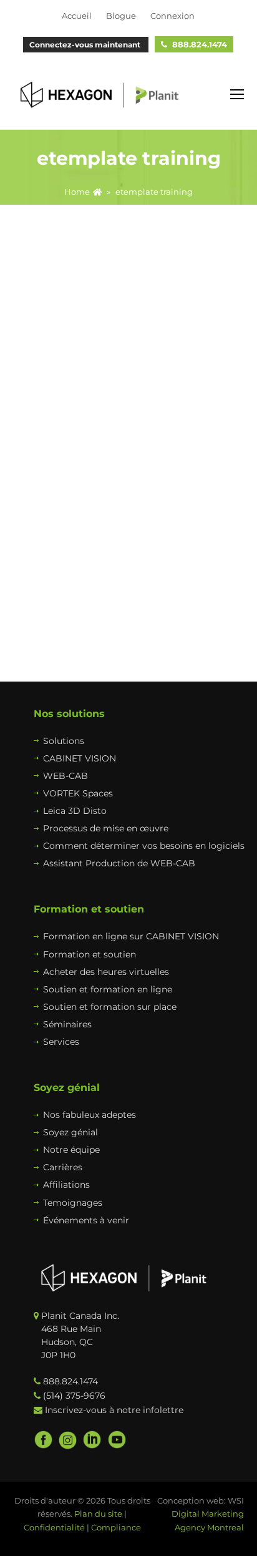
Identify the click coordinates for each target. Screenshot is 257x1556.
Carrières (62, 1167)
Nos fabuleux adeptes (89, 1114)
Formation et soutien (89, 954)
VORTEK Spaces (78, 793)
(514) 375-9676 (74, 1395)
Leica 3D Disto (75, 810)
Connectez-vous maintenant (85, 44)
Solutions (63, 740)
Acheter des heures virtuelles (106, 971)
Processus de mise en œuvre (105, 828)
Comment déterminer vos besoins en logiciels (144, 845)
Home (77, 192)
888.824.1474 (199, 44)
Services (61, 1041)
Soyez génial (70, 1132)
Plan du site (98, 1514)
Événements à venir (86, 1220)
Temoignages (72, 1202)
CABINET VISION (79, 758)
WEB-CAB (65, 775)
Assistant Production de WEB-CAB (119, 863)
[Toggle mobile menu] (237, 95)
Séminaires (67, 1024)
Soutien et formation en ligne (107, 989)
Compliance (116, 1527)
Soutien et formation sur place (110, 1006)
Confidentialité (54, 1527)
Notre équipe (71, 1149)
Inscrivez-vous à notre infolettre (114, 1410)
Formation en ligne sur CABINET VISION (131, 936)
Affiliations (66, 1184)
